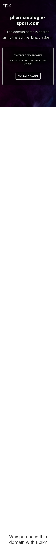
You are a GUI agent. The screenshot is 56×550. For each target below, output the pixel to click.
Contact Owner (28, 76)
